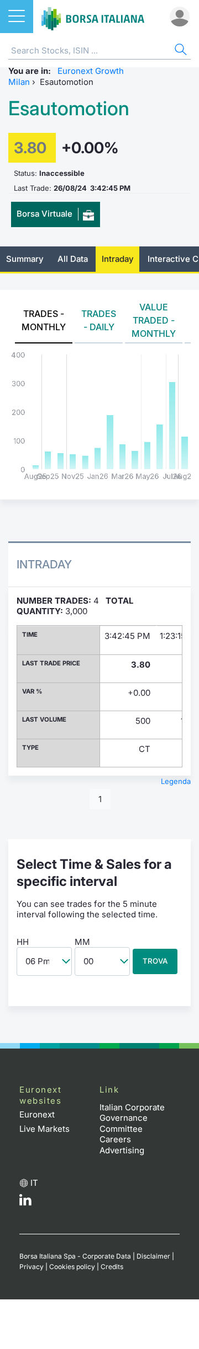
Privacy (31, 1266)
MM (82, 942)
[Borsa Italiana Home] (93, 16)
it (34, 1183)
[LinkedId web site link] (25, 1202)
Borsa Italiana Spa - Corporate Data (75, 1256)
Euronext (37, 1114)
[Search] (180, 51)
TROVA (155, 960)
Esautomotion (68, 108)
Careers (115, 1139)
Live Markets (44, 1129)
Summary (25, 259)
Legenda (176, 781)
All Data (72, 259)
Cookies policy (72, 1266)
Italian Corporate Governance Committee (132, 1118)
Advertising (122, 1150)
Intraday (118, 259)
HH (23, 942)
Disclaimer (153, 1256)
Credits (112, 1266)
